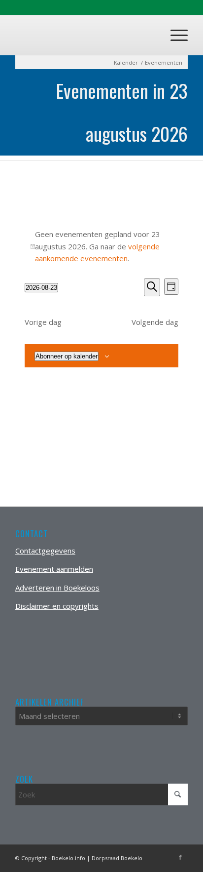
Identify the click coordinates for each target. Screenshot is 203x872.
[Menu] (174, 35)
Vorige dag (43, 322)
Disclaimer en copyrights (57, 606)
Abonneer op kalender (66, 356)
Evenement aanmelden (54, 569)
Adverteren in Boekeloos (57, 588)
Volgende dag (155, 322)
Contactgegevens (45, 550)
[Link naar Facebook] (180, 857)
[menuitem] (174, 35)
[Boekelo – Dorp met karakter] (84, 35)
